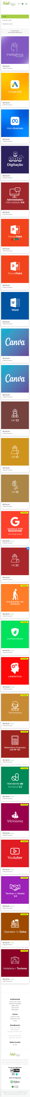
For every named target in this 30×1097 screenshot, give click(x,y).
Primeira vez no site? (15, 1001)
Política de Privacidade (15, 1003)
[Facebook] (14, 1045)
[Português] (22, 3)
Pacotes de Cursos (7, 24)
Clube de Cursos (7, 20)
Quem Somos (15, 1007)
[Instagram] (16, 1045)
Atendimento (15, 1009)
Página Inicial (15, 1005)
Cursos (4, 16)
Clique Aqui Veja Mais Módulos (15, 31)
